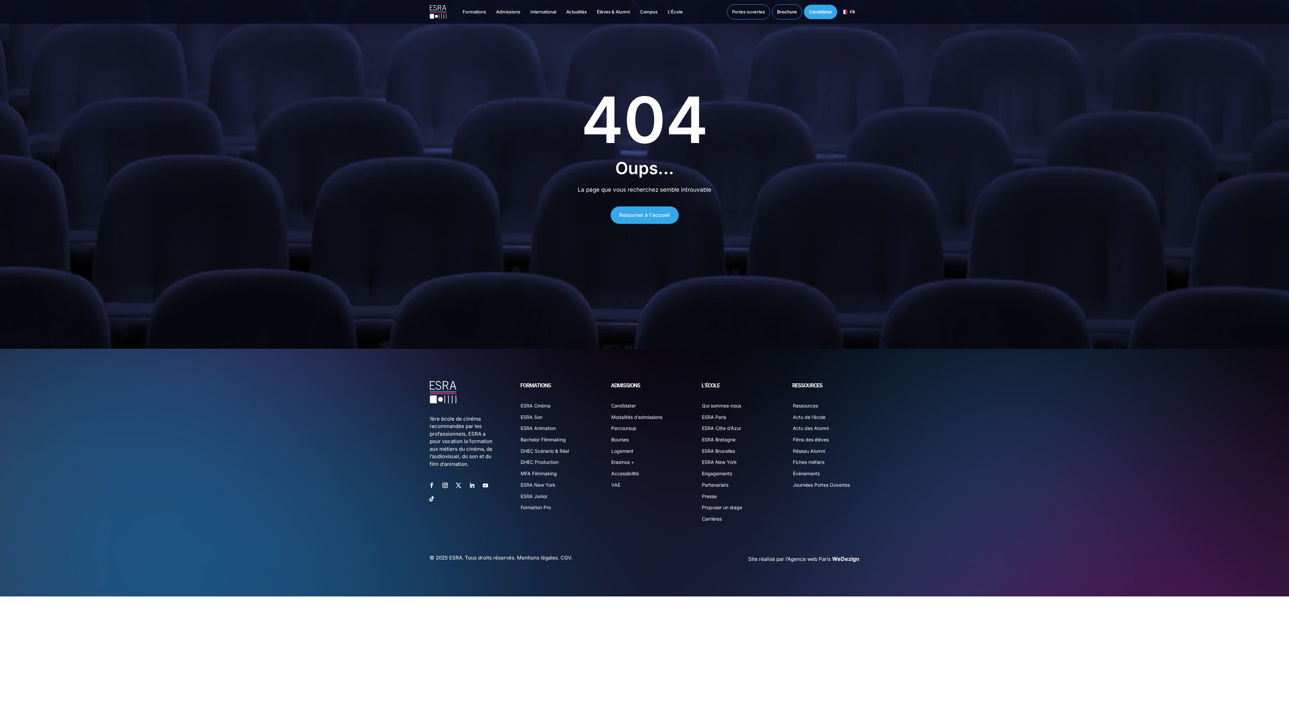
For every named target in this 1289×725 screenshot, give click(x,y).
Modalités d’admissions (636, 417)
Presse (709, 496)
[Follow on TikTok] (431, 498)
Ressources (805, 405)
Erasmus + (622, 462)
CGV (566, 557)
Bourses (620, 439)
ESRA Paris (714, 417)
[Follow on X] (458, 485)
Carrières (712, 519)
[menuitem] (467, 12)
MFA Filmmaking (539, 473)
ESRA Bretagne (718, 439)
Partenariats (715, 485)
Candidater (623, 405)
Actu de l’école (809, 417)
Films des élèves (811, 439)
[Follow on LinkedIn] (472, 485)
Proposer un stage (722, 507)
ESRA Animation (538, 428)
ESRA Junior (534, 496)
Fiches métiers (808, 462)
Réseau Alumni (809, 451)
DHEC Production (540, 462)
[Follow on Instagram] (445, 485)
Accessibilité (625, 473)
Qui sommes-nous (721, 405)
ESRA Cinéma (536, 405)
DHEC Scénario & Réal (545, 451)
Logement (622, 451)
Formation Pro (536, 507)
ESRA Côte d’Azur (721, 428)
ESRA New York (538, 485)
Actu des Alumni (811, 428)
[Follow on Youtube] (485, 485)
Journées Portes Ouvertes (821, 485)
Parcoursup (623, 428)
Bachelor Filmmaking (543, 439)
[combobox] (848, 12)
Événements (806, 473)
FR (852, 11)
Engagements (717, 473)
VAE (615, 485)
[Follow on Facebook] (431, 485)
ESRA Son (531, 417)
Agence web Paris (823, 559)
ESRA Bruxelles (718, 451)
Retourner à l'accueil (644, 215)
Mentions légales (537, 557)
